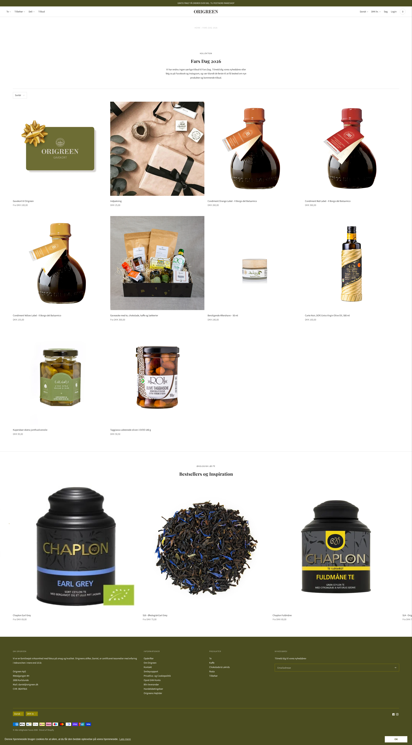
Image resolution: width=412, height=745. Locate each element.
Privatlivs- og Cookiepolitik (157, 675)
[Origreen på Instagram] (397, 714)
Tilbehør (18, 11)
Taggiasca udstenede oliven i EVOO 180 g (130, 429)
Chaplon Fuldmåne (282, 615)
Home (198, 27)
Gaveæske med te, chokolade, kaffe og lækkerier (134, 315)
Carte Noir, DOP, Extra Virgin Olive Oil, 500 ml (327, 315)
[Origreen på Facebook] (393, 714)
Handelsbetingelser (153, 688)
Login (394, 11)
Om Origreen (150, 662)
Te (7, 11)
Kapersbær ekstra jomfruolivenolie (30, 429)
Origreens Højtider (153, 693)
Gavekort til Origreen (23, 201)
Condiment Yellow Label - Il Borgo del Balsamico (37, 315)
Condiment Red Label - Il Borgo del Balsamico (328, 201)
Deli (31, 11)
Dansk (363, 11)
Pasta (212, 671)
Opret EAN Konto (152, 680)
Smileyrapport (151, 671)
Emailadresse (283, 663)
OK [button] (396, 739)
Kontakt (148, 667)
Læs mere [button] (125, 739)
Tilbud (41, 11)
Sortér (18, 95)
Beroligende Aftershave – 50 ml (223, 315)
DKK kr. (375, 11)
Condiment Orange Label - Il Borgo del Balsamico (232, 201)
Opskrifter (149, 658)
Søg (386, 11)
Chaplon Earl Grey (22, 615)
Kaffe (211, 662)
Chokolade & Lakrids (219, 667)
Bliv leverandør (151, 684)
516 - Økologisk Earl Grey (155, 615)
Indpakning (116, 201)
